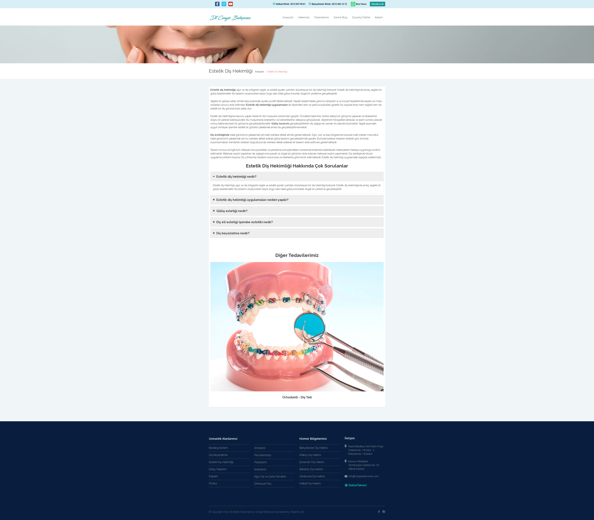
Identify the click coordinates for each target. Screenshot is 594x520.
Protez (213, 483)
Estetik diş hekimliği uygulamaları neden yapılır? (252, 200)
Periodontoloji (262, 455)
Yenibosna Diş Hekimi (312, 476)
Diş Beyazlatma (218, 455)
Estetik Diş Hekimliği (221, 462)
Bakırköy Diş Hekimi (311, 469)
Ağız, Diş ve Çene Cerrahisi (270, 476)
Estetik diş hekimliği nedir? (236, 176)
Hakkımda (303, 17)
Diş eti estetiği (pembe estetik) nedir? (244, 222)
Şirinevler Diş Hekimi (311, 462)
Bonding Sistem (218, 447)
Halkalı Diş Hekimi (310, 483)
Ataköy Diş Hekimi (310, 455)
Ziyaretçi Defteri (361, 17)
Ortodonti (259, 448)
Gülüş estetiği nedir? (231, 211)
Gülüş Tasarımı (217, 469)
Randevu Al (377, 4)
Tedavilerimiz (321, 17)
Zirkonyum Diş (262, 483)
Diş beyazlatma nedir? (232, 233)
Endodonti (260, 469)
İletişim (379, 17)
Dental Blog (340, 17)
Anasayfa (287, 17)
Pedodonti (260, 462)
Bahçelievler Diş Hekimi (313, 447)
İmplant (213, 476)
